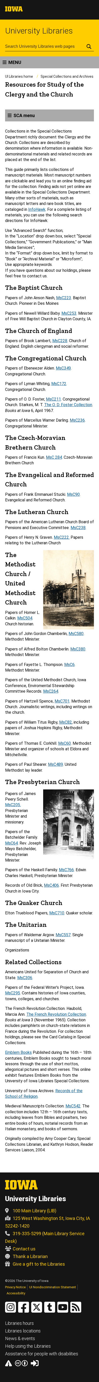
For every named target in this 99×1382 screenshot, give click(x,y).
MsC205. (13, 804)
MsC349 (63, 368)
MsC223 (63, 297)
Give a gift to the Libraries (39, 1264)
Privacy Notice (15, 1287)
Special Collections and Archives (67, 76)
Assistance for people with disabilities (41, 1353)
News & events (20, 1338)
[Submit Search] (89, 46)
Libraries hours (19, 1323)
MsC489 (55, 764)
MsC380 (77, 649)
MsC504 (24, 618)
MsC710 (56, 913)
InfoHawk (36, 209)
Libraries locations (23, 1330)
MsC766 (66, 869)
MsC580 (76, 633)
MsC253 (68, 313)
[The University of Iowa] (14, 10)
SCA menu (24, 115)
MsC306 (24, 977)
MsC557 (63, 934)
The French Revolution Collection (56, 1014)
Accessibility (16, 1293)
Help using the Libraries (28, 1346)
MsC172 (58, 383)
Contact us (24, 1248)
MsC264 (50, 691)
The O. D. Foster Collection (68, 404)
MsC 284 (54, 457)
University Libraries (39, 31)
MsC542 (72, 1106)
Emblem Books (18, 1052)
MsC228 (59, 340)
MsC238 (78, 527)
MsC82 (65, 722)
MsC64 (11, 843)
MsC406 (51, 885)
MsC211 (53, 399)
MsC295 (12, 993)
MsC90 (73, 494)
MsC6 (69, 664)
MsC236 (77, 420)
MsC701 (62, 701)
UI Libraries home (19, 76)
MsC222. (62, 537)
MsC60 (64, 743)
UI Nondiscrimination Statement (52, 1287)
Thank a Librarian (30, 1256)
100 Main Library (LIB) (34, 1210)
